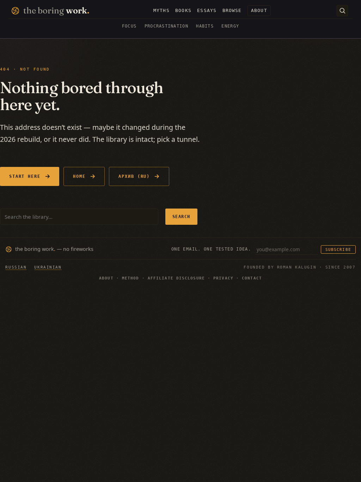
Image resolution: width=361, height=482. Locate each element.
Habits (205, 26)
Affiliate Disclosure (176, 278)
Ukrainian (47, 267)
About (106, 278)
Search (181, 216)
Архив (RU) (134, 176)
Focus (129, 26)
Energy (230, 26)
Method (130, 278)
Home (79, 176)
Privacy (223, 278)
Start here (25, 176)
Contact (252, 278)
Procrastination (166, 26)
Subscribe (338, 249)
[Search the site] (342, 10)
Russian (15, 267)
